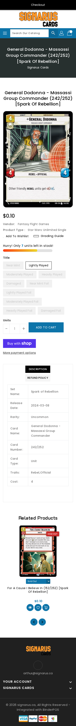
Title (6, 258)
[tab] (37, 369)
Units (7, 320)
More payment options (19, 353)
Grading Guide (52, 236)
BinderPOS (51, 709)
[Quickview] (30, 607)
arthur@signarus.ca (38, 673)
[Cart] (70, 33)
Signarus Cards (38, 67)
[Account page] (62, 33)
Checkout (38, 5)
